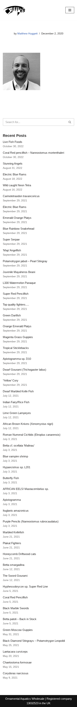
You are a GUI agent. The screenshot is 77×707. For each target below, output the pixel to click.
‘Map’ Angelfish (12, 250)
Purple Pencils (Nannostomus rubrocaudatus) (30, 521)
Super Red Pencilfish (15, 293)
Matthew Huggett (27, 33)
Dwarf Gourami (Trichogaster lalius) (24, 369)
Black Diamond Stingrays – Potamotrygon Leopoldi (34, 640)
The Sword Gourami (15, 575)
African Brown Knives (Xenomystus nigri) (28, 423)
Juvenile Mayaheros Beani (19, 272)
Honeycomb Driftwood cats (19, 554)
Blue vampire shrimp (15, 456)
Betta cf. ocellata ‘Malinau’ (18, 445)
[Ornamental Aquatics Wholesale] (14, 10)
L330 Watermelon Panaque (19, 282)
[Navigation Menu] (69, 10)
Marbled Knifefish (13, 532)
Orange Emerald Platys (17, 326)
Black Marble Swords (16, 608)
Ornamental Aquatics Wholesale (24, 698)
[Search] (70, 122)
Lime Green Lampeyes (17, 413)
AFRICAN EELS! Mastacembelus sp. (26, 488)
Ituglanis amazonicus (16, 510)
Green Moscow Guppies (18, 629)
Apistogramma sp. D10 (17, 358)
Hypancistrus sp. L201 (16, 467)
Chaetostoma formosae (17, 662)
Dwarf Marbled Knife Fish (18, 391)
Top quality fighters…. (16, 304)
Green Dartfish (12, 315)
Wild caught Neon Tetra (17, 185)
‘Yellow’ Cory (10, 380)
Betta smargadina (13, 564)
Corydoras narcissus (15, 673)
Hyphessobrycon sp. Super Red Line (25, 586)
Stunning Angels (12, 163)
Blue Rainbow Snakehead (18, 228)
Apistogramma (12, 499)
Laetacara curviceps (15, 651)
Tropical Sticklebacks (16, 347)
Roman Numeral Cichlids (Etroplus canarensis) (31, 434)
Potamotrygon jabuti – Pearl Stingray (25, 261)
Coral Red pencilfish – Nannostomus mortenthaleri (33, 152)
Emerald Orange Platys (17, 217)
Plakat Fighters (12, 543)
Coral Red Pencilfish (15, 597)
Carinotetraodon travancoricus (21, 196)
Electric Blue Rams (14, 174)
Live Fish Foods (12, 141)
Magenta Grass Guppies (18, 337)
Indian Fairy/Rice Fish (16, 402)
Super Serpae (11, 239)
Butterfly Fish (11, 478)
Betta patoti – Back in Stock (19, 619)
